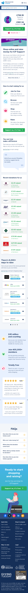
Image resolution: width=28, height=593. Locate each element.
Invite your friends (5, 558)
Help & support (5, 537)
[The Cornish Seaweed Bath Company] (6, 192)
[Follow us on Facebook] (5, 516)
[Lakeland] (23, 319)
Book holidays (18, 536)
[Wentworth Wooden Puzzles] (6, 184)
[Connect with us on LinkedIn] (18, 516)
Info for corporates (6, 529)
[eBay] (23, 285)
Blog (2, 534)
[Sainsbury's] (6, 237)
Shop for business (19, 533)
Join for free (6, 149)
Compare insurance (20, 531)
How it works (4, 524)
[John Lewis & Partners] (23, 294)
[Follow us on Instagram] (14, 516)
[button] (24, 24)
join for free (10, 72)
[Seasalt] (6, 200)
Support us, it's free (13, 29)
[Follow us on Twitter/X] (9, 516)
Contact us (4, 539)
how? (21, 124)
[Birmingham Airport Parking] (6, 222)
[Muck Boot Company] (6, 230)
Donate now (14, 33)
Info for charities (5, 527)
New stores (18, 539)
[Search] (25, 7)
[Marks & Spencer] (23, 277)
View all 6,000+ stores (20, 524)
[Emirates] (6, 244)
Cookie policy (18, 552)
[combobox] (12, 7)
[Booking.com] (23, 303)
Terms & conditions (20, 547)
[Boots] (6, 207)
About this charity (13, 77)
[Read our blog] (22, 516)
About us (3, 532)
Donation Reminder (6, 555)
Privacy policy (18, 549)
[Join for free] (5, 94)
